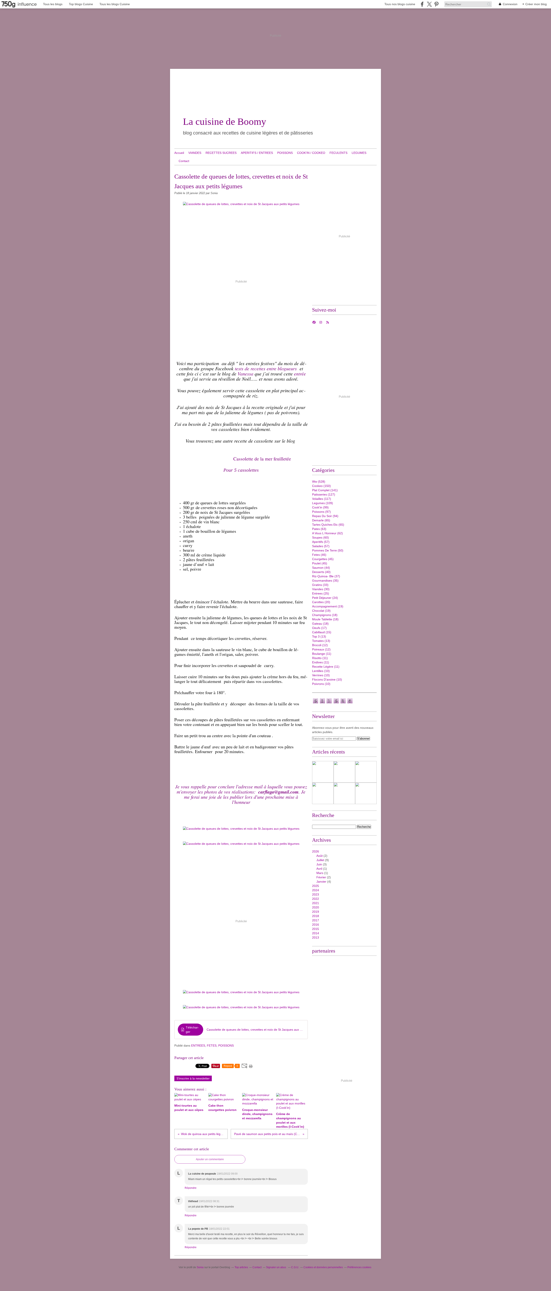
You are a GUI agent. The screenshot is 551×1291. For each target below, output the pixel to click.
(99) (320, 507)
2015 (315, 929)
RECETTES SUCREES (221, 152)
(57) (321, 542)
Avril (319, 868)
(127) (323, 494)
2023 (315, 894)
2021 (315, 903)
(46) (319, 554)
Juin (319, 864)
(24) (325, 597)
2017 (315, 920)
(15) (321, 632)
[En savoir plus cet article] (366, 772)
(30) (321, 589)
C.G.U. (295, 1267)
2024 (315, 890)
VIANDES (194, 152)
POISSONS (285, 152)
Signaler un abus (276, 1267)
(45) (323, 559)
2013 (315, 937)
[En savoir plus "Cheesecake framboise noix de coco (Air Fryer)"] (323, 772)
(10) (321, 671)
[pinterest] (436, 4)
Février (321, 877)
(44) (321, 567)
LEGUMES (359, 152)
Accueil (179, 152)
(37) (326, 576)
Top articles (241, 1267)
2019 (315, 911)
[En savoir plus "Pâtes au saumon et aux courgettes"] (344, 793)
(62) (327, 533)
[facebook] (422, 4)
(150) (321, 486)
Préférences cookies (359, 1267)
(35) (325, 580)
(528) (318, 481)
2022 (315, 898)
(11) (321, 653)
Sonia (200, 1267)
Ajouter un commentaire (210, 1159)
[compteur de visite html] (332, 703)
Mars (319, 873)
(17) (319, 628)
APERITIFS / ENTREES (257, 152)
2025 (315, 886)
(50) (327, 550)
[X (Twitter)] (429, 4)
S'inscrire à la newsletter (193, 1078)
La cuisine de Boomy (224, 121)
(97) (321, 511)
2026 (315, 851)
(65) (321, 520)
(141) (325, 490)
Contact (184, 161)
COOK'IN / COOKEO (311, 152)
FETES (212, 1045)
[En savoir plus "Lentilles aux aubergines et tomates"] (344, 772)
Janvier (321, 881)
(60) (320, 537)
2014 (315, 933)
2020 (315, 907)
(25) (320, 593)
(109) (322, 503)
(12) (320, 645)
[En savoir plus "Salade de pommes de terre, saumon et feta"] (323, 793)
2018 (315, 916)
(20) (321, 602)
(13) (319, 636)
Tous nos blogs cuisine (399, 4)
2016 (315, 924)
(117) (321, 498)
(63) (319, 529)
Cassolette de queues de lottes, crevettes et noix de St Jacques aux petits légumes (255, 1029)
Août (319, 855)
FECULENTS (338, 152)
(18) (324, 615)
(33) (320, 585)
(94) (325, 516)
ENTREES (198, 1045)
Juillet (320, 860)
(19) (327, 606)
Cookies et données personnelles (323, 1267)
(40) (321, 572)
